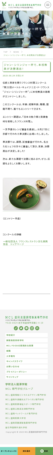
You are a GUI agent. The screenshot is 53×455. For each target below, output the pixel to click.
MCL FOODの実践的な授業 (19, 345)
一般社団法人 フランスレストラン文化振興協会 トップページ (25, 243)
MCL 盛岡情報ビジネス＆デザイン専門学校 (25, 394)
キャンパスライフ (14, 361)
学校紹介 (10, 335)
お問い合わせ (12, 366)
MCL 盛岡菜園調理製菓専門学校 (21, 422)
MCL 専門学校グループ (19, 386)
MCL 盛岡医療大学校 (15, 418)
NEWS (16, 51)
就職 (8, 350)
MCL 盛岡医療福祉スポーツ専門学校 (23, 404)
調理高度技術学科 (15, 340)
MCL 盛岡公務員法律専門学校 (20, 408)
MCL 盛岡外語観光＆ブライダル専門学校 (24, 399)
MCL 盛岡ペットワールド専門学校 (21, 413)
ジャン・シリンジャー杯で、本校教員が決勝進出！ (25, 55)
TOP (6, 51)
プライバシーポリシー (16, 371)
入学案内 (10, 356)
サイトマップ (12, 377)
